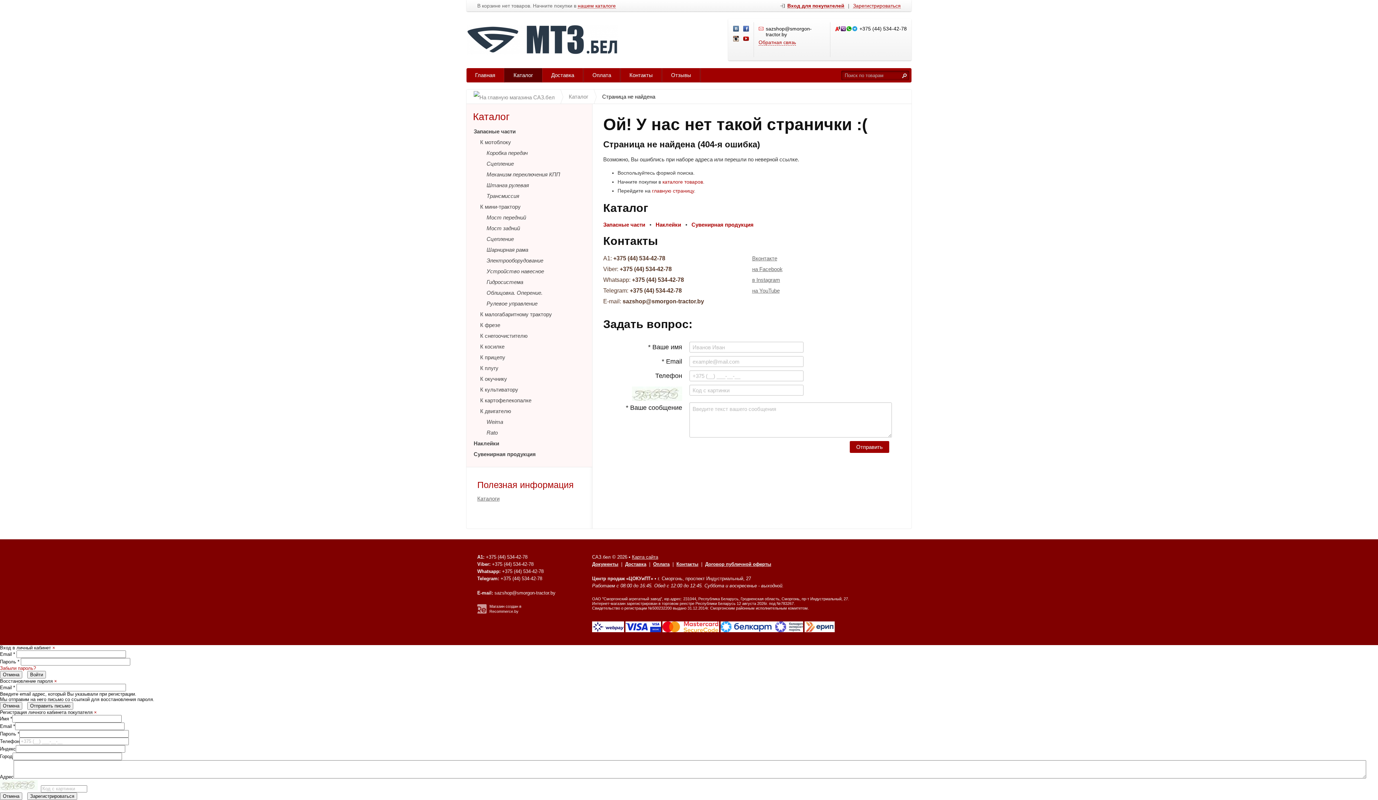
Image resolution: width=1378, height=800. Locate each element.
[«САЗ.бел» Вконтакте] (736, 29)
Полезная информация (525, 485)
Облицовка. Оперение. (515, 293)
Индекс (8, 749)
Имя (6, 718)
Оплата (601, 75)
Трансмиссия (503, 196)
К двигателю (495, 411)
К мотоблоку (495, 142)
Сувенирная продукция (505, 454)
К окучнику (493, 379)
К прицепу (492, 357)
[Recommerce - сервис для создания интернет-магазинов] (482, 612)
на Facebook (767, 269)
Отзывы (681, 75)
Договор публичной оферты (738, 564)
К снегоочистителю (504, 336)
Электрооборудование (515, 260)
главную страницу (673, 191)
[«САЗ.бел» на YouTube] (746, 39)
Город (6, 756)
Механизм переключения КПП (523, 174)
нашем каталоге (597, 6)
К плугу (489, 368)
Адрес (7, 777)
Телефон (668, 375)
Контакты (641, 75)
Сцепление (500, 164)
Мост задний (503, 228)
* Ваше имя (665, 347)
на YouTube (766, 291)
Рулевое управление (512, 303)
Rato (492, 433)
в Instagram (766, 280)
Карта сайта (645, 557)
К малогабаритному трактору (516, 314)
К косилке (492, 347)
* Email (672, 361)
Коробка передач (507, 153)
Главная (485, 75)
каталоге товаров (682, 182)
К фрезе (490, 325)
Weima (495, 422)
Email (7, 654)
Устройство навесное (515, 271)
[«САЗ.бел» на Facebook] (746, 29)
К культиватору (499, 390)
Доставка (562, 75)
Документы (605, 564)
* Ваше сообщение (654, 407)
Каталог (523, 75)
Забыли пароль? (18, 668)
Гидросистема (505, 282)
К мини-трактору (500, 207)
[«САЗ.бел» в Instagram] (736, 39)
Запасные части (495, 131)
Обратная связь (777, 42)
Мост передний (506, 217)
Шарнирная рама (507, 250)
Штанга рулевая (508, 185)
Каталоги (488, 499)
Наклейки (486, 443)
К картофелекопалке (505, 400)
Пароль (9, 661)
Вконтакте (764, 258)
